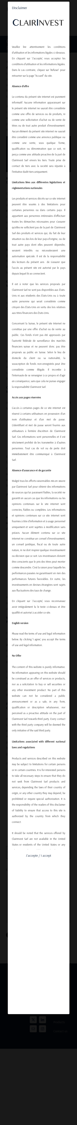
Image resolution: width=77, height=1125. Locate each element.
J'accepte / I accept (38, 855)
